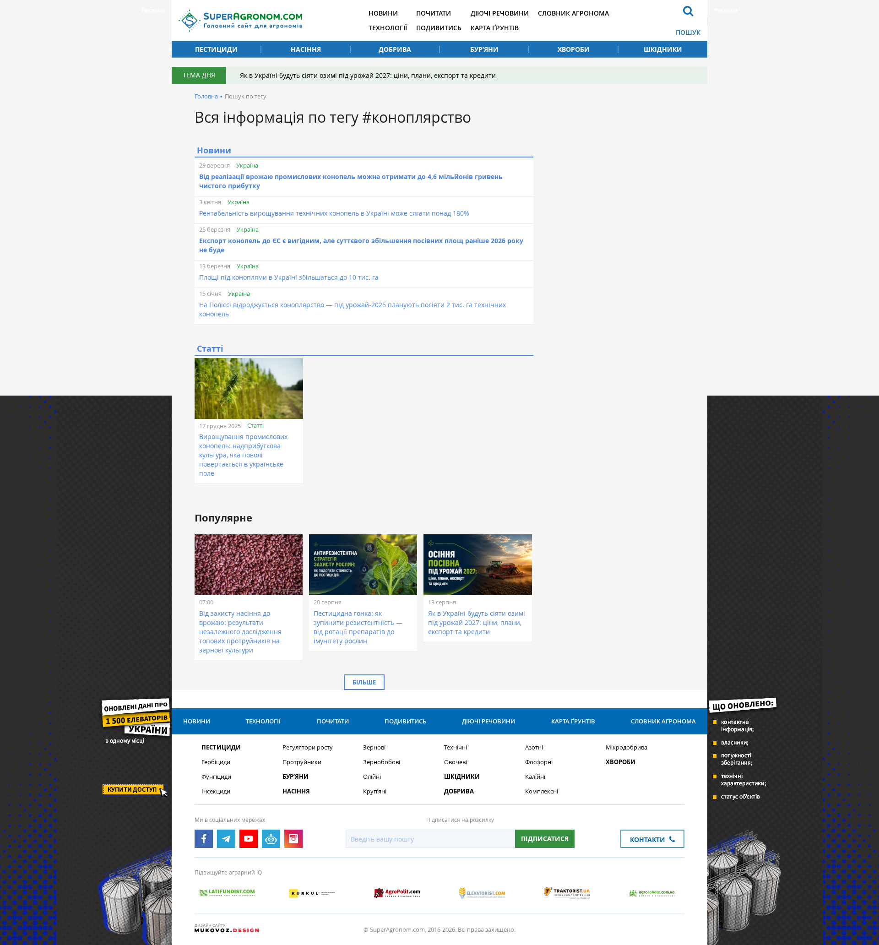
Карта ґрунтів (495, 27)
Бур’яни (484, 49)
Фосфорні (539, 762)
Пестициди (216, 49)
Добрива (395, 49)
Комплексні (541, 791)
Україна (247, 165)
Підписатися (545, 838)
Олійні (372, 777)
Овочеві (455, 762)
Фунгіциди (216, 777)
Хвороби (574, 49)
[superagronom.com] (240, 21)
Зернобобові (381, 762)
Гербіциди (215, 762)
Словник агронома (573, 13)
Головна (206, 96)
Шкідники (663, 49)
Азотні (534, 747)
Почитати (433, 13)
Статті (255, 425)
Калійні (535, 777)
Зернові (374, 747)
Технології (388, 27)
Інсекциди (215, 791)
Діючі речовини (500, 13)
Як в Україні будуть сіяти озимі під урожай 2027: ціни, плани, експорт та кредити (368, 75)
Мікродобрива (626, 747)
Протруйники (301, 762)
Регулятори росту (307, 747)
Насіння (306, 49)
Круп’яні (374, 791)
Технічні (455, 747)
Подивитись (438, 27)
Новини (383, 13)
